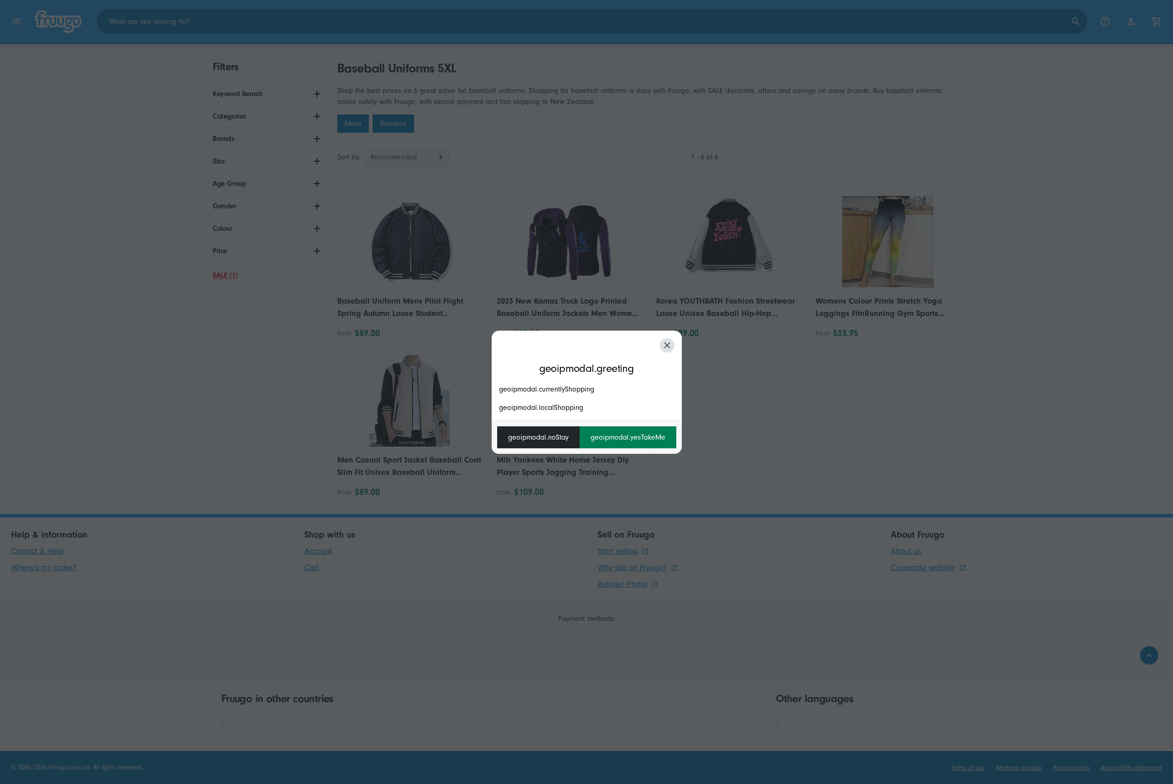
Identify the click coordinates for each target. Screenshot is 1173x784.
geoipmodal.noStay (538, 437)
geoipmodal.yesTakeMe (628, 437)
